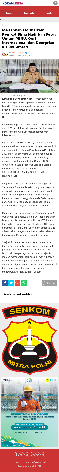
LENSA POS (36, 466)
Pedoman (25, 462)
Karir (44, 462)
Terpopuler (29, 13)
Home (5, 25)
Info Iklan (36, 462)
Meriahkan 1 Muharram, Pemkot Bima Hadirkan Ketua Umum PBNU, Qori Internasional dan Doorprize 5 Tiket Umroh (29, 38)
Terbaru (10, 13)
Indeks (49, 13)
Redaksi (16, 462)
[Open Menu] (55, 3)
